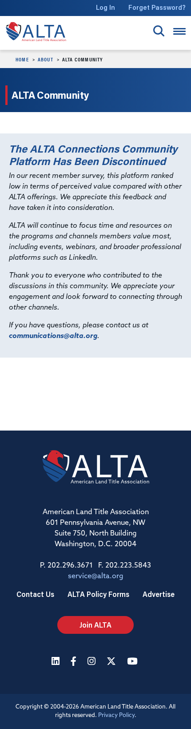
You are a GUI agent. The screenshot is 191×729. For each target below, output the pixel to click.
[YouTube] (133, 662)
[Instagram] (93, 662)
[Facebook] (75, 662)
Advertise (159, 594)
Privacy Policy (116, 715)
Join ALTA (95, 624)
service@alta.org (95, 576)
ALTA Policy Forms (98, 594)
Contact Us (35, 594)
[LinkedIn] (57, 662)
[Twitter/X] (112, 662)
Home (22, 59)
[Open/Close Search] (158, 30)
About (45, 59)
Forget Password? (157, 7)
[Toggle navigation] (179, 31)
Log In (105, 7)
